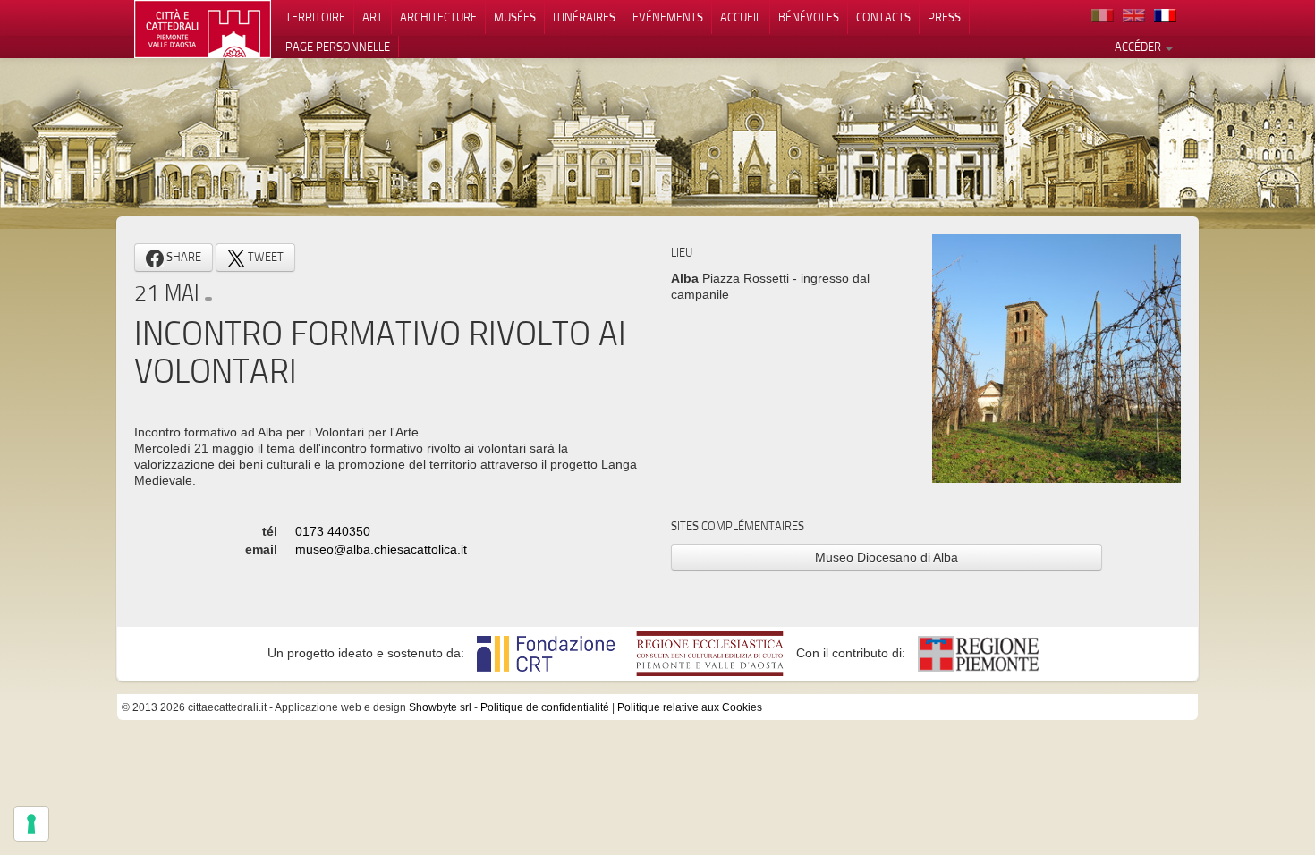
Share (182, 257)
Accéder (1139, 46)
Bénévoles (808, 17)
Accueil (740, 17)
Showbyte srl (440, 707)
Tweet (264, 257)
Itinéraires (584, 17)
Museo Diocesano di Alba (886, 557)
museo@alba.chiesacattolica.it (381, 549)
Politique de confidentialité (544, 707)
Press (944, 17)
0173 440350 (332, 531)
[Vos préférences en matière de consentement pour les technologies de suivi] (31, 824)
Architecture (438, 17)
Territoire (315, 17)
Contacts (883, 17)
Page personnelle (337, 46)
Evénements (667, 17)
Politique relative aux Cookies (689, 707)
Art (372, 17)
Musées (515, 17)
